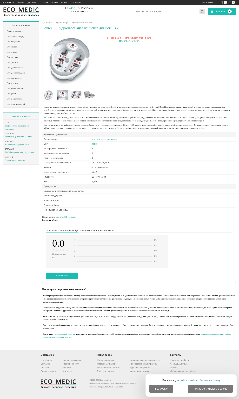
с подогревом (111, 139)
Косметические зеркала (108, 367)
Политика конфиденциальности (123, 383)
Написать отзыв (62, 275)
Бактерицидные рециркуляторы (144, 360)
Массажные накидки (107, 364)
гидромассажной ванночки (64, 334)
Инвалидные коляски (139, 371)
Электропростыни (105, 360)
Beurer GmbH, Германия (66, 217)
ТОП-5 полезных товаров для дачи (19, 152)
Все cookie (161, 388)
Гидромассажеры (61, 23)
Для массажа (47, 23)
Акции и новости (21, 116)
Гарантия (45, 367)
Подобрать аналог (129, 41)
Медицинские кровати (139, 367)
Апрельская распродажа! (15, 160)
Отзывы (64, 3)
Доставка (31, 3)
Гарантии (44, 3)
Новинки (67, 367)
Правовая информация (99, 383)
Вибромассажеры (105, 371)
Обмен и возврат (49, 371)
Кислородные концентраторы (143, 364)
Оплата (21, 3)
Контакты (76, 3)
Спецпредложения (72, 360)
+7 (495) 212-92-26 (179, 364)
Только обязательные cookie (210, 388)
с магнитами (98, 139)
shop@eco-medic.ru (179, 360)
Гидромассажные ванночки (81, 23)
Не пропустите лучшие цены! (17, 144)
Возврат (54, 3)
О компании (8, 3)
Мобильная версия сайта (182, 371)
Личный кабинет (207, 3)
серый (95, 144)
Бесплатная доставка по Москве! (18, 137)
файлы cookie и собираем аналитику (200, 380)
